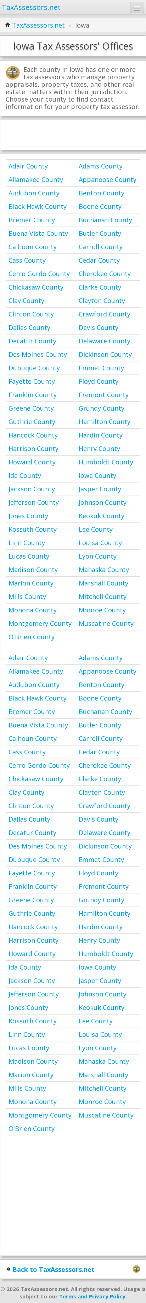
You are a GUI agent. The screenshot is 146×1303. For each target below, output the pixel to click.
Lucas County (29, 556)
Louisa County (100, 542)
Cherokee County (105, 273)
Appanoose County (107, 179)
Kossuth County (33, 529)
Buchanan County (105, 220)
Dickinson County (105, 354)
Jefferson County (34, 502)
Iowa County (97, 475)
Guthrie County (32, 421)
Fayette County (32, 381)
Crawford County (104, 314)
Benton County (101, 193)
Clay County (26, 300)
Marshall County (103, 583)
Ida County (25, 475)
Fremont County (104, 394)
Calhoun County (33, 246)
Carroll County (101, 246)
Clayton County (102, 300)
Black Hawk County (38, 206)
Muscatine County (106, 623)
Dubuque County (34, 368)
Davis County (98, 327)
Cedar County (99, 260)
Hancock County (33, 435)
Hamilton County (104, 421)
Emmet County (101, 368)
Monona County (33, 610)
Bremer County (32, 220)
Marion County (31, 583)
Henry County (99, 448)
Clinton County (31, 314)
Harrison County (33, 448)
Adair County (28, 166)
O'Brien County (32, 637)
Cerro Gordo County (39, 273)
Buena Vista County (38, 233)
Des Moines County (38, 354)
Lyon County (98, 556)
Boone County (100, 206)
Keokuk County (101, 516)
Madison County (33, 569)
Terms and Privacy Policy (92, 1296)
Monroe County (102, 610)
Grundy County (101, 408)
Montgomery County (40, 623)
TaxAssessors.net (38, 25)
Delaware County (104, 341)
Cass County (27, 260)
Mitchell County (103, 596)
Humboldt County (106, 462)
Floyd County (98, 381)
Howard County (32, 462)
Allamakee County (36, 179)
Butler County (100, 233)
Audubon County (34, 193)
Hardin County (101, 435)
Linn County (27, 542)
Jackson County (32, 489)
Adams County (101, 166)
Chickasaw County (36, 287)
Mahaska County (104, 569)
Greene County (31, 408)
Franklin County (33, 394)
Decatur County (32, 341)
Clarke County (100, 287)
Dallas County (29, 327)
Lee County (96, 529)
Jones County (28, 516)
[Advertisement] (73, 134)
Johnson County (103, 502)
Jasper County (100, 489)
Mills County (27, 596)
